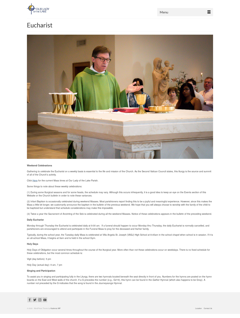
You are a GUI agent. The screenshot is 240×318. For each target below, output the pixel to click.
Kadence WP (56, 308)
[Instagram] (40, 299)
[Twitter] (34, 299)
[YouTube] (45, 299)
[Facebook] (29, 299)
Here (35, 180)
